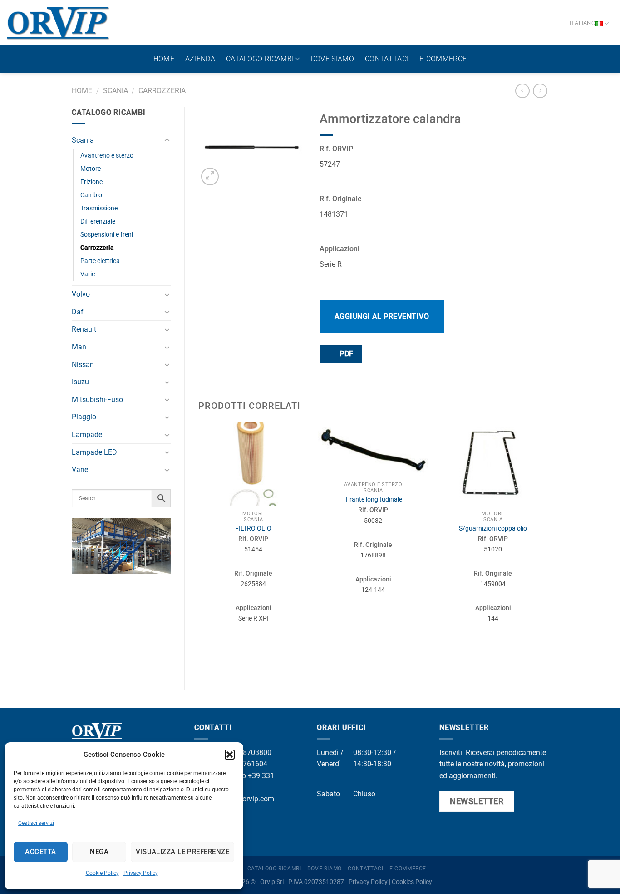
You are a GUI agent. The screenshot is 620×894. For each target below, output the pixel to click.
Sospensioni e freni (106, 234)
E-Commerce (443, 59)
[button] (229, 754)
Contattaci (386, 59)
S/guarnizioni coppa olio (493, 528)
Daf (78, 312)
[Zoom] (210, 176)
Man (79, 347)
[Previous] (199, 548)
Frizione (91, 182)
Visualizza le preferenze (182, 852)
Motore (90, 169)
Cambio (91, 195)
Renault (84, 329)
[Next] (548, 548)
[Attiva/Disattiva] (167, 140)
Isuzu (80, 381)
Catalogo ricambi (260, 59)
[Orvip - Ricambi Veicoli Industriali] (58, 22)
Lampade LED (94, 452)
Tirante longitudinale (373, 499)
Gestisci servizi (36, 823)
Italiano (582, 23)
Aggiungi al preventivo (382, 316)
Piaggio (84, 416)
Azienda (200, 59)
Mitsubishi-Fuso (97, 399)
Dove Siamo (332, 59)
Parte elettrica (100, 261)
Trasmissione (99, 208)
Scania (115, 90)
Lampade (87, 434)
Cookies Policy (412, 882)
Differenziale (97, 221)
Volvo (81, 294)
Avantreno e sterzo (106, 155)
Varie (87, 274)
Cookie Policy (102, 873)
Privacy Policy (140, 873)
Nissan (83, 364)
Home (163, 59)
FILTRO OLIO (253, 528)
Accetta (40, 852)
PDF (346, 354)
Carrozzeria (162, 90)
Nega (99, 852)
